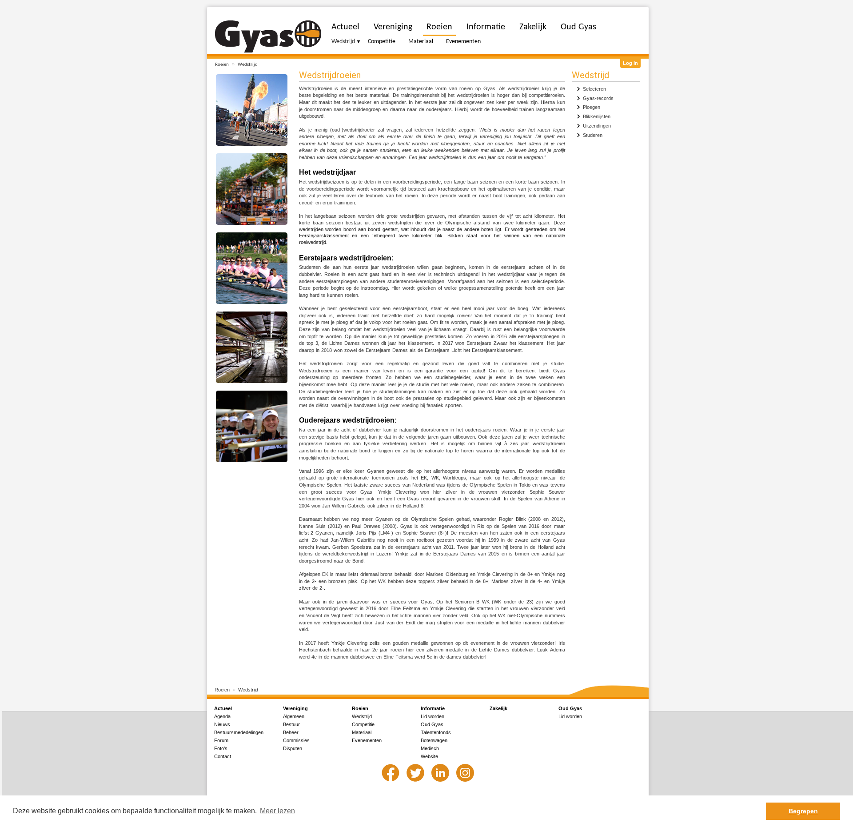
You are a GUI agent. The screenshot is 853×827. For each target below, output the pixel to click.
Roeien (222, 64)
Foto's (220, 748)
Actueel (345, 27)
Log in (630, 63)
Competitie (381, 41)
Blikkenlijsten (596, 116)
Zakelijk (532, 27)
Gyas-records (598, 98)
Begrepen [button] (803, 811)
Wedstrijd (248, 64)
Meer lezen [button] (277, 811)
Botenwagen (434, 740)
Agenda (222, 716)
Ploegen (591, 107)
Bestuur (291, 724)
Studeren (592, 135)
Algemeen (293, 716)
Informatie (485, 27)
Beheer (291, 732)
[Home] (268, 37)
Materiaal (420, 41)
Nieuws (222, 724)
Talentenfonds (436, 732)
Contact (222, 756)
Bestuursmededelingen (238, 732)
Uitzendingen (597, 125)
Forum (221, 740)
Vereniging (393, 27)
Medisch (430, 748)
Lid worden (432, 716)
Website (429, 756)
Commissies (296, 740)
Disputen (292, 748)
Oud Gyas (578, 27)
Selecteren (594, 89)
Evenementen (463, 41)
